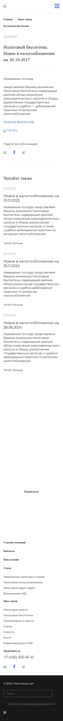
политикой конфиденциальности (30, 511)
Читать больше (13, 243)
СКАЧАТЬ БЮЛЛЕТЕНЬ (19, 122)
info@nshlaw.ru (12, 651)
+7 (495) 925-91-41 (19, 657)
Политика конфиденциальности (31, 704)
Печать (12, 130)
